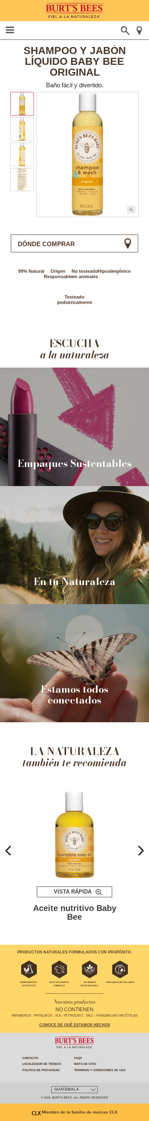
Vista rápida (72, 892)
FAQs (78, 1058)
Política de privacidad (41, 1070)
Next (141, 850)
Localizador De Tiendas (41, 1063)
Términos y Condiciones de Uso (99, 1070)
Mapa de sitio (85, 1063)
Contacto (30, 1058)
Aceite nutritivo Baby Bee (74, 913)
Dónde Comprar (46, 243)
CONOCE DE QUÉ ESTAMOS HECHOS (74, 1025)
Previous (8, 850)
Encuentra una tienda (139, 30)
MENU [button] (10, 30)
